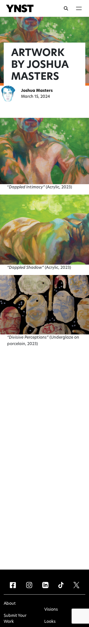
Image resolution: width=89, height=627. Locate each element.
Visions (51, 610)
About (10, 604)
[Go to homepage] (20, 8)
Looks (50, 622)
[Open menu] (79, 8)
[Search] (66, 8)
